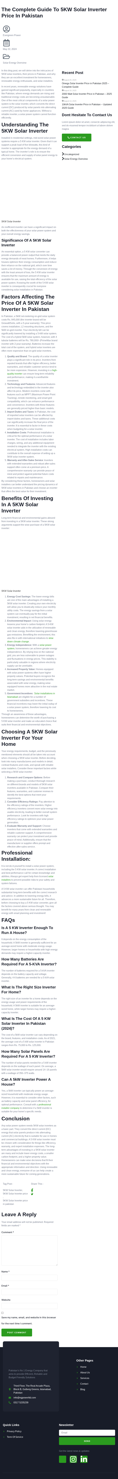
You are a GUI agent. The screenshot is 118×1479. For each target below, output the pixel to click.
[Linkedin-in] (83, 1459)
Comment (7, 1232)
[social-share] (43, 1190)
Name (5, 1271)
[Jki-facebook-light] (62, 1459)
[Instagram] (73, 1459)
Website (5, 1299)
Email (5, 1285)
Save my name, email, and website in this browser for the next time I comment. (28, 1320)
